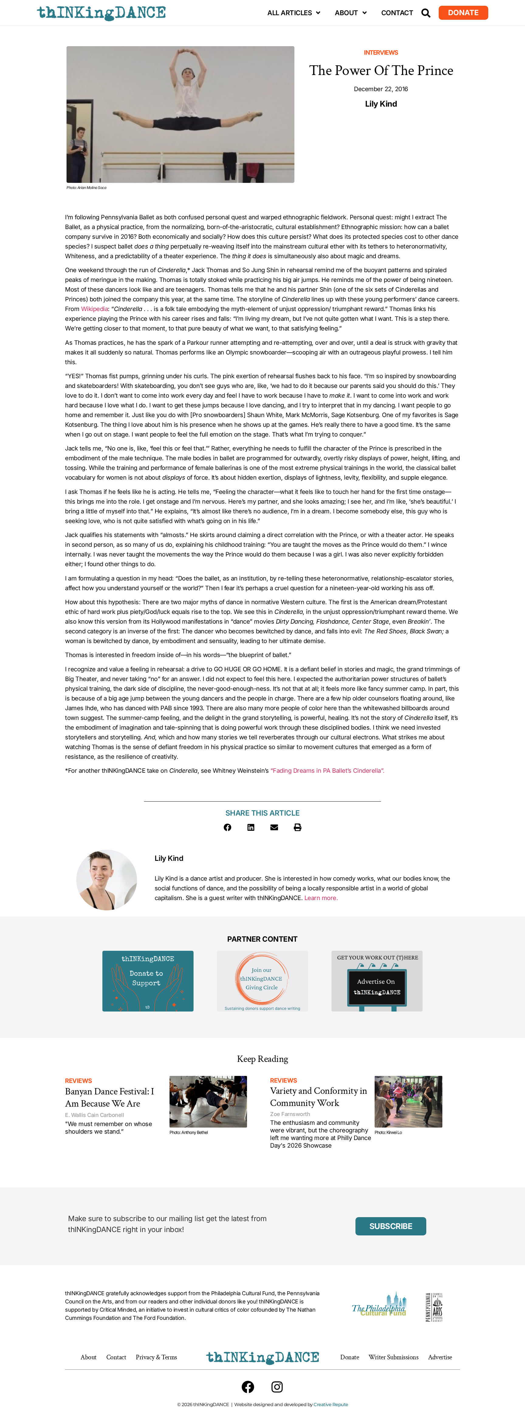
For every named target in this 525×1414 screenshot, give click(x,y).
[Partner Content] (148, 981)
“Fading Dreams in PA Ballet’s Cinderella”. (327, 770)
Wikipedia (94, 309)
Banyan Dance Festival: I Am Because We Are (109, 1097)
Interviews (381, 52)
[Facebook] (248, 1387)
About (346, 13)
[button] (227, 827)
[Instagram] (277, 1387)
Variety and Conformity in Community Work (318, 1097)
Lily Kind (169, 858)
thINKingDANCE (101, 12)
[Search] (426, 13)
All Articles (289, 13)
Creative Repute (331, 1404)
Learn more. (321, 898)
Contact (397, 13)
